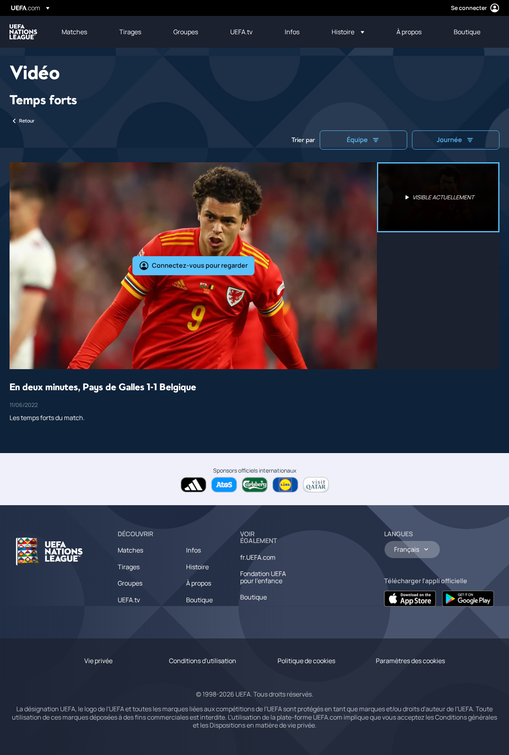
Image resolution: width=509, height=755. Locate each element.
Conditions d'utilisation (202, 660)
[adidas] (193, 484)
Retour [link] (27, 120)
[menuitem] (80, 31)
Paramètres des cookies (410, 660)
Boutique (199, 599)
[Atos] (224, 484)
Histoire (197, 566)
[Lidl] (285, 484)
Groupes (130, 583)
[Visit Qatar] (316, 484)
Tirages (129, 566)
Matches (130, 550)
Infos (193, 550)
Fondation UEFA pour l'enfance (263, 577)
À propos (198, 583)
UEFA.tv (129, 599)
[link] (74, 31)
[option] (438, 197)
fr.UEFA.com (258, 557)
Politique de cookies (306, 660)
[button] (347, 31)
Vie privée (98, 660)
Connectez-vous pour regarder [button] (200, 265)
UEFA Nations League (23, 31)
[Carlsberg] (255, 484)
